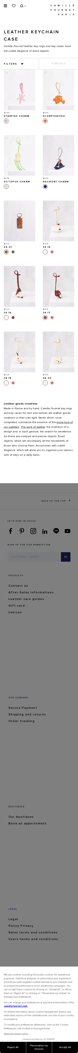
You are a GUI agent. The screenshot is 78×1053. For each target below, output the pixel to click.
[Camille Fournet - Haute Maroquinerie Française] (62, 10)
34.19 (47, 247)
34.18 (8, 378)
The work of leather (33, 427)
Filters (10, 64)
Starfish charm (17, 116)
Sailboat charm (56, 182)
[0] (21, 5)
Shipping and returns (27, 714)
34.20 (47, 378)
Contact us (18, 585)
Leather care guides (26, 599)
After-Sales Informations (31, 592)
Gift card (17, 605)
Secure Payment (23, 707)
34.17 (47, 313)
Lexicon (15, 612)
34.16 (8, 313)
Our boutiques (21, 816)
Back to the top (54, 501)
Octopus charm (17, 182)
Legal (13, 919)
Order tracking (22, 721)
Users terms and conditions (33, 939)
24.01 (8, 247)
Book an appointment (28, 823)
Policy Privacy (21, 925)
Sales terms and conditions (33, 932)
